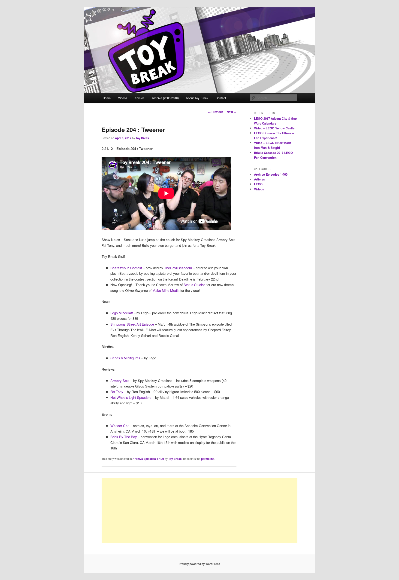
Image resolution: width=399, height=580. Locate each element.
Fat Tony (116, 391)
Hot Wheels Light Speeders (130, 397)
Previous (215, 112)
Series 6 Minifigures (125, 357)
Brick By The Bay (123, 436)
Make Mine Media (165, 290)
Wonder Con (119, 425)
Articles (139, 98)
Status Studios (195, 284)
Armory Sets (120, 380)
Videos (122, 98)
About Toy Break (197, 98)
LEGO (258, 184)
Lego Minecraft (121, 312)
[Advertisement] (199, 510)
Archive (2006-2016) (165, 98)
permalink (207, 459)
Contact (221, 98)
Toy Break (142, 138)
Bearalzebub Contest (126, 267)
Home (107, 98)
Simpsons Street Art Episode (132, 324)
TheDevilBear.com (178, 267)
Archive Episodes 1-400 (148, 459)
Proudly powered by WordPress (199, 564)
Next (231, 112)
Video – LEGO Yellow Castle (274, 128)
